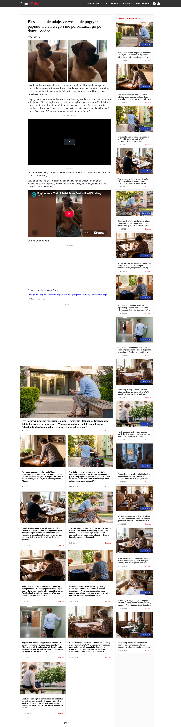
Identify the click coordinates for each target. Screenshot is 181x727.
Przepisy (127, 4)
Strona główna (93, 4)
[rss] (154, 3)
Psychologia (143, 4)
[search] (158, 3)
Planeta (31, 4)
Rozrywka (112, 4)
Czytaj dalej (66, 722)
